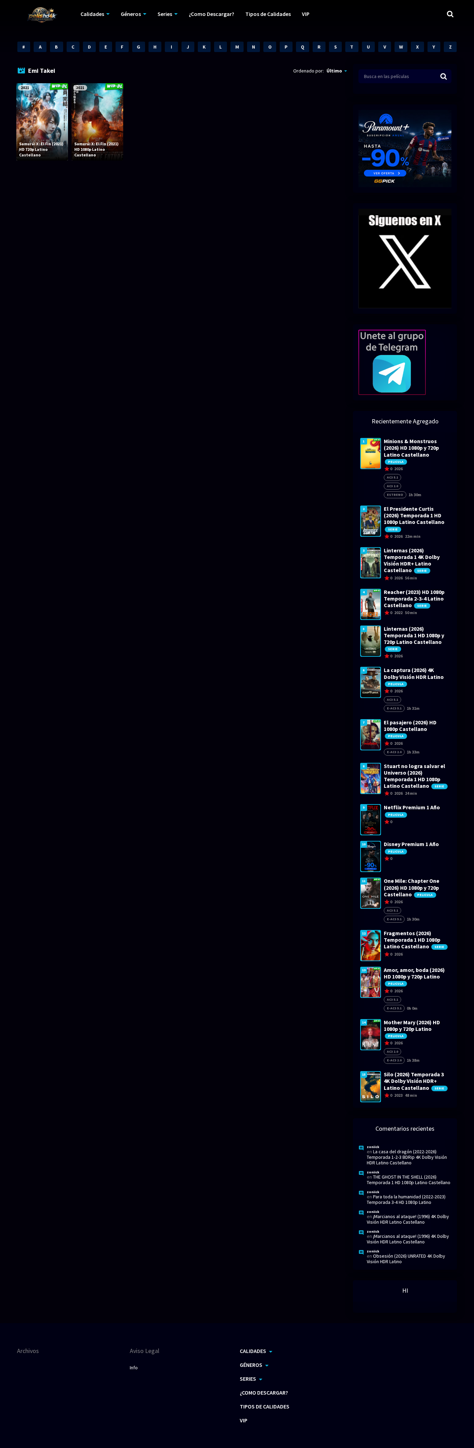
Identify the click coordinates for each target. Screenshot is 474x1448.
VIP (306, 13)
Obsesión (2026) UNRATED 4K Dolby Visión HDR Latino (406, 1259)
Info (134, 1367)
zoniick (373, 1147)
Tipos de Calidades (268, 13)
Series (165, 13)
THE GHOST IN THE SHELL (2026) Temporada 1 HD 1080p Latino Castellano (408, 1180)
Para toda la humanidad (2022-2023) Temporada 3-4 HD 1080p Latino (406, 1199)
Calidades (92, 13)
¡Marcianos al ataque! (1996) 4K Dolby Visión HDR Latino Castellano (408, 1219)
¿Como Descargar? (211, 13)
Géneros (131, 13)
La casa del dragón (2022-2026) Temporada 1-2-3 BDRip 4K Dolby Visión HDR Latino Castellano (407, 1157)
